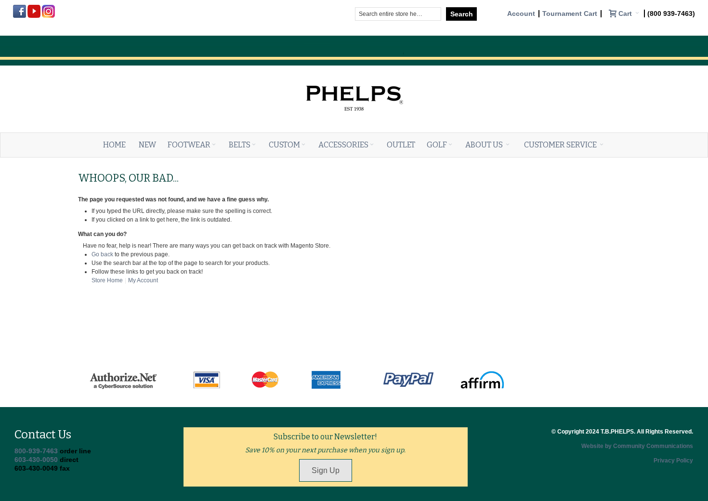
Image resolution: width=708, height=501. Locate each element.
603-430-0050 (36, 459)
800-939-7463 (36, 451)
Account (521, 13)
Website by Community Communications (637, 446)
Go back (102, 254)
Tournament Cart (569, 13)
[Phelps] (354, 75)
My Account (143, 280)
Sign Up (326, 470)
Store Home (107, 280)
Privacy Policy (673, 460)
